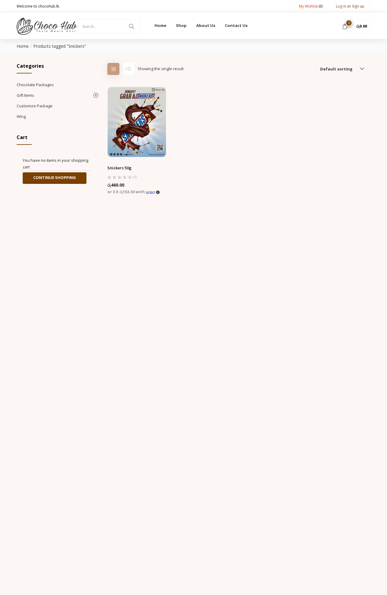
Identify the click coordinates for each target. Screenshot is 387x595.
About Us (205, 25)
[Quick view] (137, 142)
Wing (21, 116)
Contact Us (236, 25)
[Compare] (149, 142)
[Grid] (113, 69)
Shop (181, 25)
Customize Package (35, 106)
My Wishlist (311, 6)
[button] (355, 26)
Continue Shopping (54, 177)
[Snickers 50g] (137, 121)
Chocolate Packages (35, 84)
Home (160, 25)
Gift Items (25, 95)
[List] (128, 69)
